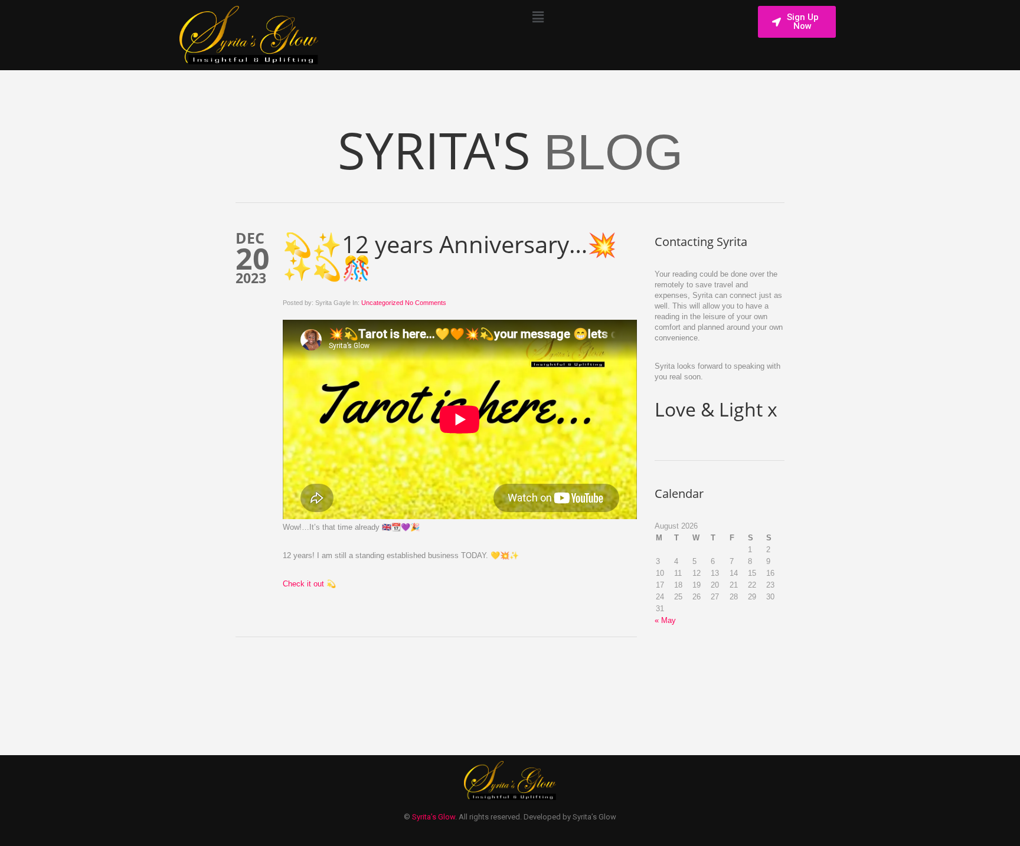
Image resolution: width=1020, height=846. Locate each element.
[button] (538, 17)
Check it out (303, 583)
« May (665, 620)
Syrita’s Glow (433, 816)
